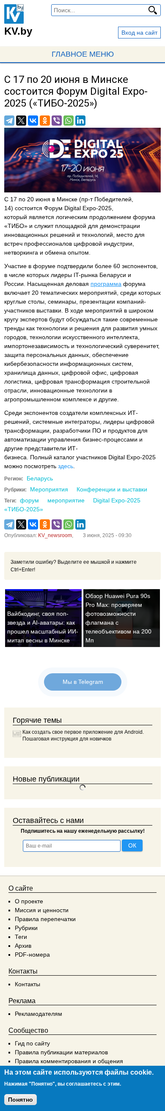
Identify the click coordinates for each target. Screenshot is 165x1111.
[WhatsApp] (68, 120)
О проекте (29, 901)
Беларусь (40, 478)
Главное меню (83, 54)
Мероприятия (49, 489)
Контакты (27, 984)
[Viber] (57, 120)
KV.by (18, 31)
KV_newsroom (55, 535)
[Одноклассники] (45, 120)
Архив (23, 945)
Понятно (20, 1099)
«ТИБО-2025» (23, 509)
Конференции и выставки (112, 489)
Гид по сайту (32, 1043)
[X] (21, 120)
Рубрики (26, 927)
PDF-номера (32, 954)
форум (29, 500)
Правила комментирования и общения (69, 1061)
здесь (65, 466)
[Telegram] (9, 120)
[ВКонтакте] (33, 120)
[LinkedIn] (80, 120)
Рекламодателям (38, 1013)
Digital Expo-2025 (116, 500)
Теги (21, 936)
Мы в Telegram (82, 681)
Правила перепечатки (45, 919)
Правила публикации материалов (61, 1052)
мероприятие (66, 500)
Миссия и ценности (42, 910)
